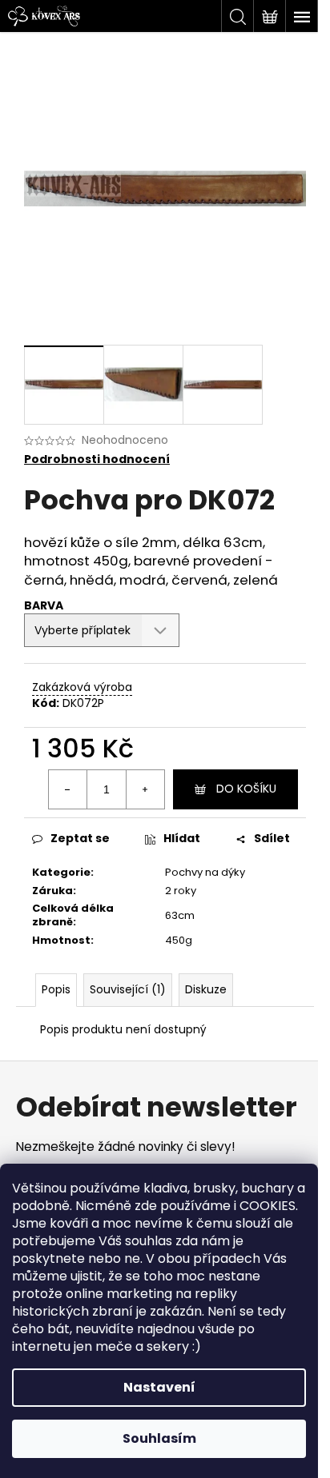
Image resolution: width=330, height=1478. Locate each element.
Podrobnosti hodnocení (97, 459)
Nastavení (159, 1387)
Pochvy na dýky (205, 872)
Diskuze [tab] (206, 989)
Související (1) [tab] (128, 989)
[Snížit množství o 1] (68, 789)
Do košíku (246, 789)
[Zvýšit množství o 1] (145, 789)
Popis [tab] (56, 989)
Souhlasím (159, 1438)
